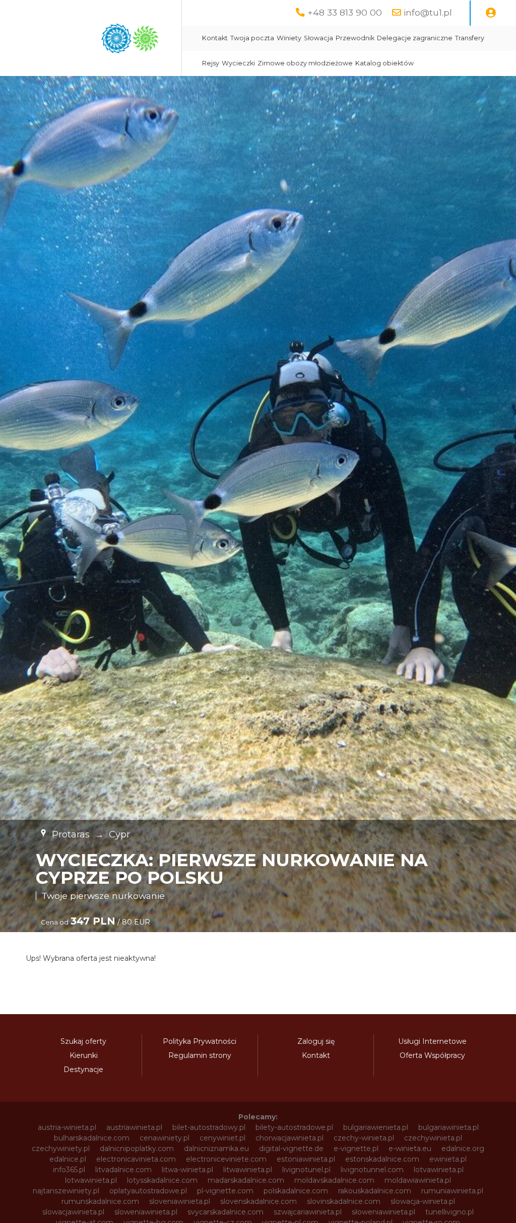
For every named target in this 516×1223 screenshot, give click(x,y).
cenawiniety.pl (164, 1137)
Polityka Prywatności (199, 1041)
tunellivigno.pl (449, 1211)
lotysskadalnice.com (162, 1180)
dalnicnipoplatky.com (137, 1148)
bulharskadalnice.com (92, 1137)
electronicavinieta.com (136, 1159)
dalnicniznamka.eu (216, 1148)
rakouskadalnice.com (374, 1190)
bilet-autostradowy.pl (208, 1127)
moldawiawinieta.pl (417, 1180)
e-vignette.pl (356, 1148)
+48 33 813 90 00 (344, 12)
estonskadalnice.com (382, 1159)
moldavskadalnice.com (334, 1180)
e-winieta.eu (410, 1148)
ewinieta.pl (448, 1159)
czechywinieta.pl (433, 1137)
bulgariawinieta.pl (448, 1127)
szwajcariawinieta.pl (308, 1211)
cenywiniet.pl (222, 1137)
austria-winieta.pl (67, 1127)
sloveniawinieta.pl (179, 1201)
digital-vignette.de (291, 1148)
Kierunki (84, 1055)
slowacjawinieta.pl (73, 1211)
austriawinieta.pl (134, 1127)
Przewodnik (355, 38)
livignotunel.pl (306, 1169)
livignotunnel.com (372, 1169)
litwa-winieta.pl (187, 1169)
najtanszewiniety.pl (66, 1190)
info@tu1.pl (428, 12)
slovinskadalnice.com (343, 1201)
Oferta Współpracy (432, 1055)
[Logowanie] (491, 13)
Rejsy (210, 63)
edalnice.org (462, 1148)
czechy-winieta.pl (364, 1137)
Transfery (469, 38)
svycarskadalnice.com (225, 1211)
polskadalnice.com (296, 1190)
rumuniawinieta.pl (452, 1190)
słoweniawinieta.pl (383, 1211)
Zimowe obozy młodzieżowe (305, 63)
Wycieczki (238, 63)
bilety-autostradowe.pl (294, 1127)
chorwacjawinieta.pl (289, 1137)
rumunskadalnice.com (100, 1201)
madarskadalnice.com (246, 1180)
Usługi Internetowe (432, 1041)
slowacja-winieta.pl (423, 1201)
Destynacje (83, 1069)
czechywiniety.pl (61, 1148)
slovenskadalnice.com (258, 1201)
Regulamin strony (199, 1055)
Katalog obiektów (384, 63)
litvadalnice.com (123, 1169)
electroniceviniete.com (226, 1159)
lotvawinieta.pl (439, 1169)
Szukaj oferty (83, 1041)
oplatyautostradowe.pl (148, 1190)
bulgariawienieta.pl (375, 1127)
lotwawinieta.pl (91, 1180)
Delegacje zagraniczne (415, 38)
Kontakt (215, 38)
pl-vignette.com (225, 1190)
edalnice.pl (67, 1159)
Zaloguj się (316, 1041)
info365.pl (69, 1169)
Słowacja (318, 38)
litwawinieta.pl (247, 1169)
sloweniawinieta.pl (145, 1211)
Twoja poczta (252, 38)
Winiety (289, 38)
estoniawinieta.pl (306, 1159)
